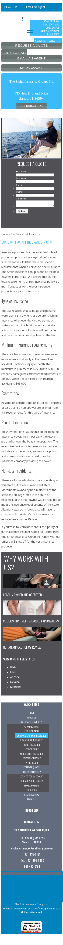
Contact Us (31, 799)
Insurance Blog (31, 794)
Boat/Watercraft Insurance (31, 735)
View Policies (51, 21)
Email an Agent (31, 58)
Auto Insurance (31, 726)
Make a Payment (49, 30)
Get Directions (31, 105)
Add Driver (52, 27)
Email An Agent (35, 7)
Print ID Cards (51, 24)
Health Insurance (31, 744)
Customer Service (30, 772)
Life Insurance (31, 749)
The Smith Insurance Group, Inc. (31, 904)
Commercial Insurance (31, 740)
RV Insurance (31, 763)
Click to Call (14, 53)
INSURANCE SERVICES (30, 722)
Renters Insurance (32, 758)
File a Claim (52, 33)
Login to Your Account (31, 776)
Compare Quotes (47, 41)
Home (4, 234)
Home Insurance (32, 731)
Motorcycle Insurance (31, 753)
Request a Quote (31, 45)
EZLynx (34, 908)
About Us (31, 717)
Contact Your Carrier (31, 781)
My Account (39, 15)
